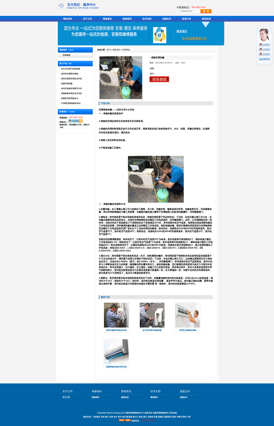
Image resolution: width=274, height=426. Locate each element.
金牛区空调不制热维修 (70, 69)
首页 (109, 50)
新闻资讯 (127, 18)
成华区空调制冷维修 (69, 74)
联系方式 (186, 18)
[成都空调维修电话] (141, 44)
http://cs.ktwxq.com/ (116, 413)
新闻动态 (125, 397)
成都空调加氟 (66, 83)
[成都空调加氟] (121, 78)
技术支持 (147, 18)
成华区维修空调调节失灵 (71, 88)
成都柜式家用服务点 (69, 98)
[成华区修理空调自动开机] (116, 327)
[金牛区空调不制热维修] (152, 327)
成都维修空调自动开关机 (71, 93)
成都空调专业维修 (125, 109)
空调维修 (66, 55)
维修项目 (107, 18)
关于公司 (87, 18)
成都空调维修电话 (160, 413)
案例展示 (154, 397)
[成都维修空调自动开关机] (116, 364)
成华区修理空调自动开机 (71, 79)
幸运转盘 (173, 413)
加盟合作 (166, 18)
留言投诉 (206, 18)
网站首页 (67, 18)
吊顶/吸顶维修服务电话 (71, 103)
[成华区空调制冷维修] (187, 327)
